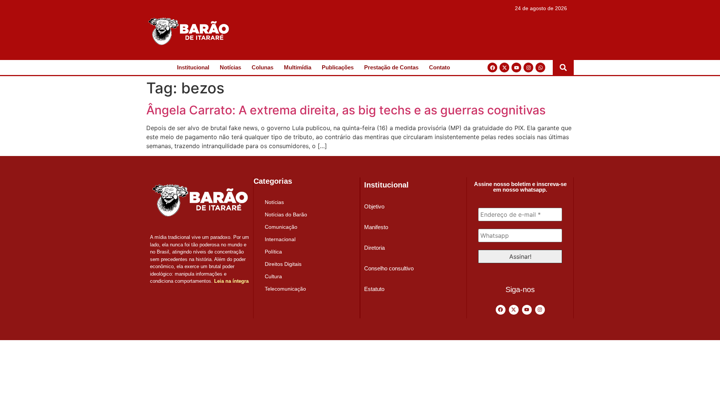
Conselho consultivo (389, 268)
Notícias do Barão (286, 215)
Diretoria (374, 247)
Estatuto (374, 289)
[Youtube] (516, 67)
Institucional (193, 67)
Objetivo (374, 206)
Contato (439, 67)
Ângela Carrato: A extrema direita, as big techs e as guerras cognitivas (346, 110)
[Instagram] (528, 67)
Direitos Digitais (283, 264)
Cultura (273, 276)
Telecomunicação (285, 289)
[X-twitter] (504, 67)
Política (273, 252)
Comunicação (281, 227)
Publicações (338, 67)
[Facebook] (492, 67)
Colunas (262, 67)
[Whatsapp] (540, 67)
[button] (563, 67)
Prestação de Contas (391, 67)
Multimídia (297, 67)
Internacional (280, 239)
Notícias (230, 67)
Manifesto (376, 227)
